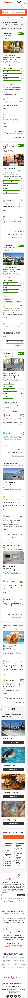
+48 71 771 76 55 (13, 946)
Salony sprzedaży (11, 911)
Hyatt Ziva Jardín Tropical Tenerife (9, 146)
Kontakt (13, 913)
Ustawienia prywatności (16, 937)
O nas (4, 911)
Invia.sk (13, 991)
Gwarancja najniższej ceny (17, 922)
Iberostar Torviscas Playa (12, 545)
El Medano (7, 850)
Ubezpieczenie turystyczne (10, 930)
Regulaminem (18, 439)
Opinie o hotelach (7, 5)
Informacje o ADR (8, 939)
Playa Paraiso (19, 851)
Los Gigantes (8, 863)
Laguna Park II (8, 353)
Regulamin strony (8, 935)
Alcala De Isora (8, 843)
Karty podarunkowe (10, 926)
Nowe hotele (6, 922)
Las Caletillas (8, 857)
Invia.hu (17, 991)
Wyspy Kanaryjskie (16, 5)
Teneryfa (23, 5)
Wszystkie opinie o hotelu (18, 137)
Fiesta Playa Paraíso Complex (13, 625)
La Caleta (7, 856)
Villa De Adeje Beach (7, 34)
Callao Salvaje (8, 845)
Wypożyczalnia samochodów (13, 928)
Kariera (18, 913)
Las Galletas (8, 859)
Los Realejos (8, 865)
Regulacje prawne (18, 939)
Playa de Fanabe (20, 843)
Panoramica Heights (10, 464)
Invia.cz (9, 991)
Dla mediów (20, 911)
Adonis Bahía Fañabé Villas (7, 246)
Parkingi (19, 926)
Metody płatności (8, 920)
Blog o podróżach (6, 918)
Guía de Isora (8, 854)
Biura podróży (6, 913)
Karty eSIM (17, 932)
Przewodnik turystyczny (18, 918)
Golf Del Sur (7, 852)
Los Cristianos (8, 861)
